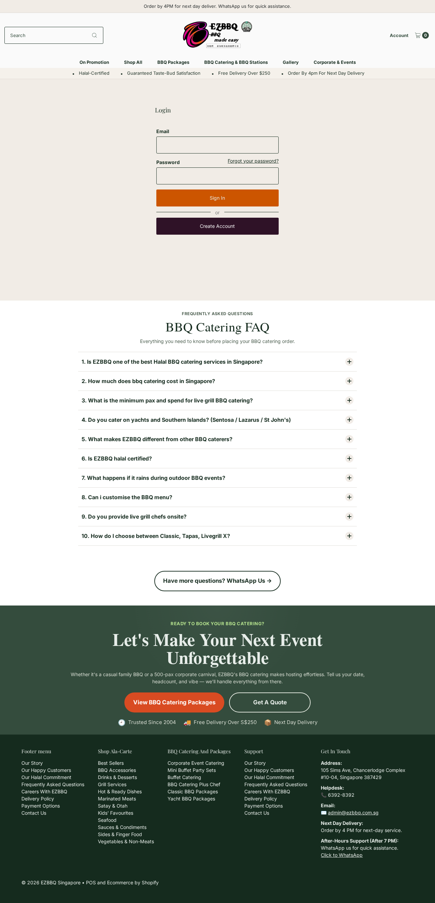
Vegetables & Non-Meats (126, 841)
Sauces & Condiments (122, 827)
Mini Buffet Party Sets (192, 770)
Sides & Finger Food (120, 834)
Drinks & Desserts (117, 777)
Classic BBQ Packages (193, 791)
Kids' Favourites (115, 813)
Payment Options (40, 806)
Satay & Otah (112, 806)
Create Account (217, 226)
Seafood (107, 820)
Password (168, 162)
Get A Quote (270, 702)
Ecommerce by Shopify (133, 882)
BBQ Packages (173, 62)
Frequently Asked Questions (52, 784)
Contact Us (33, 813)
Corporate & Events (335, 62)
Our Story (32, 763)
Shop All (133, 62)
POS (91, 882)
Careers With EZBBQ (44, 791)
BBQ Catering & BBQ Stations (236, 62)
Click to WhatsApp (342, 855)
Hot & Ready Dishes (120, 791)
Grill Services (112, 784)
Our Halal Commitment (46, 777)
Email (162, 131)
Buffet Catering (184, 777)
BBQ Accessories (117, 770)
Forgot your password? (253, 161)
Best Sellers (111, 763)
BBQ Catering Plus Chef (194, 784)
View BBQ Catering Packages (174, 702)
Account (399, 35)
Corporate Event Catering (196, 763)
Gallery (291, 62)
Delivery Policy (37, 798)
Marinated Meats (117, 798)
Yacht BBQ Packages (191, 798)
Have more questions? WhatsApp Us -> (217, 580)
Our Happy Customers (46, 770)
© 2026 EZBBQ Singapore (51, 882)
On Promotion (94, 62)
